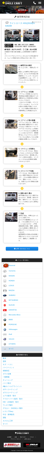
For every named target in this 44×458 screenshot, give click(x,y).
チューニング (8, 380)
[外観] (11, 73)
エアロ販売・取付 (9, 396)
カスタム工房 (8, 421)
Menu (39, 1)
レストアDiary (8, 411)
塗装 (4, 361)
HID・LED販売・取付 (11, 402)
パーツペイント (8, 367)
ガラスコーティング (10, 392)
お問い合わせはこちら (22, 249)
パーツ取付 (7, 383)
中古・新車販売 (8, 414)
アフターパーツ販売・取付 (13, 399)
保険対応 (6, 371)
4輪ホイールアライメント (12, 386)
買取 (4, 418)
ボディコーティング (10, 389)
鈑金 (4, 358)
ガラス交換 (7, 374)
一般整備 (6, 377)
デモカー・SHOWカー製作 (13, 408)
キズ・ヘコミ (8, 364)
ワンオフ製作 (8, 405)
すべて (5, 424)
